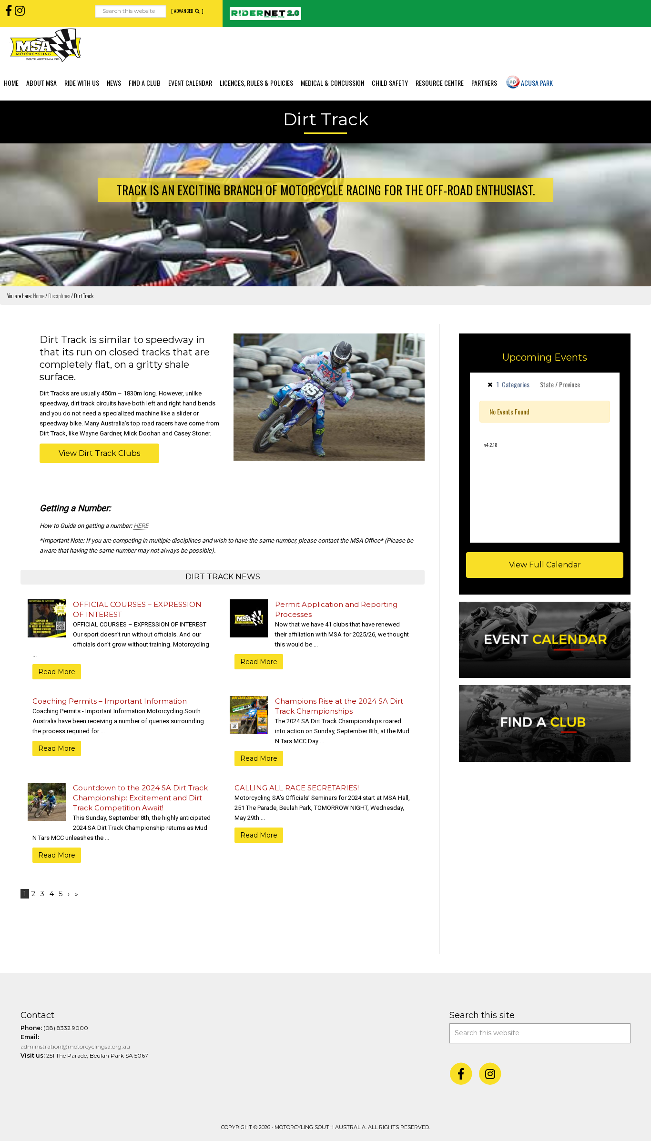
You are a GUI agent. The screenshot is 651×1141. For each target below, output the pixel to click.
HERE (140, 525)
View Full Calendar (545, 564)
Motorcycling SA (45, 45)
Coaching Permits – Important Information (109, 701)
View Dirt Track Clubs (99, 453)
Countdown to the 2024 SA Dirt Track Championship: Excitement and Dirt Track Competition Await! (140, 797)
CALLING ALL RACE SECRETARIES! (296, 787)
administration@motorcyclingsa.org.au (75, 1046)
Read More (56, 671)
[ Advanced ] (187, 11)
